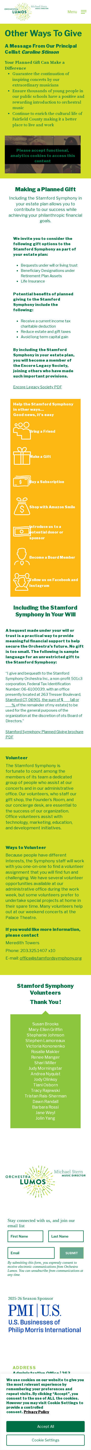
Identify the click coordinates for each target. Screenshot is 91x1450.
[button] (76, 11)
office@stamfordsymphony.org (51, 958)
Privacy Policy (36, 1412)
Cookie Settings (45, 1440)
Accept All (45, 1426)
